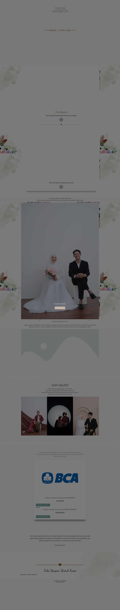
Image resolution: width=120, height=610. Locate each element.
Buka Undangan (60, 308)
